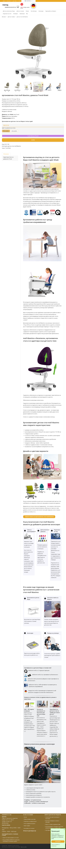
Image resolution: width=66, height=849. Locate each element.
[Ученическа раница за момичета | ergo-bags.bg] (42, 747)
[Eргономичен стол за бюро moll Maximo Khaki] (33, 50)
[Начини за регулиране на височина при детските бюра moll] (42, 704)
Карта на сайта (24, 847)
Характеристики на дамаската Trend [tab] (8, 158)
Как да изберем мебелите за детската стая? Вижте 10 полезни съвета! (11, 840)
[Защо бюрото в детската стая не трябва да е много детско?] (55, 704)
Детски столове (11, 16)
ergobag (27, 800)
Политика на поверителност (30, 821)
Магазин (4, 16)
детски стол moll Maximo (22, 16)
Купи (33, 140)
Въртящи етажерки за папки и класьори (52, 821)
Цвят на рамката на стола (8, 128)
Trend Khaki (8, 148)
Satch (26, 801)
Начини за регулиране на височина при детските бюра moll (41, 713)
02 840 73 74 (9, 821)
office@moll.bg (5, 823)
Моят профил (27, 825)
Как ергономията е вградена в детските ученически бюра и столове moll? (54, 827)
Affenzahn (28, 803)
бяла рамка (6, 131)
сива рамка (14, 131)
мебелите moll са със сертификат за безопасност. (45, 674)
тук (40, 306)
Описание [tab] (6, 154)
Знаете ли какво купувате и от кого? (11, 837)
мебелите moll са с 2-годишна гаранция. (39, 670)
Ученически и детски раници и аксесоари (52, 817)
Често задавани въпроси (29, 823)
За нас (25, 817)
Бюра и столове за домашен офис (52, 824)
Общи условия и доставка (30, 819)
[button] (27, 13)
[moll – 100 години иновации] (29, 704)
